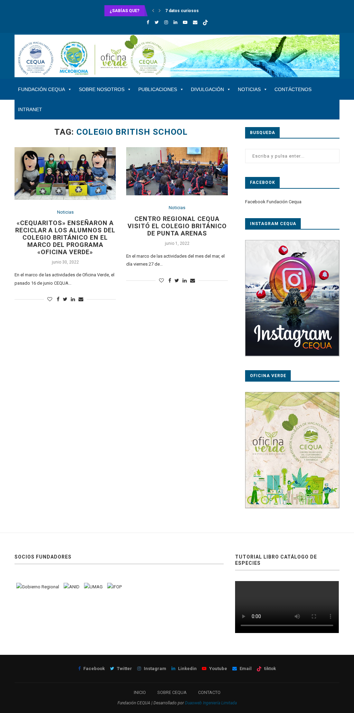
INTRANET (30, 109)
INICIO (140, 692)
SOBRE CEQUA (172, 692)
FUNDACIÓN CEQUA (41, 89)
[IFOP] (114, 586)
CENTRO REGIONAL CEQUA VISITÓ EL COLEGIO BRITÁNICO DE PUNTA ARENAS (177, 226)
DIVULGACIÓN (207, 89)
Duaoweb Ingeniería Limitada (211, 703)
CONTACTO (209, 692)
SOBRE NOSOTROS (101, 89)
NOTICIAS (249, 89)
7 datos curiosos (182, 10)
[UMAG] (93, 586)
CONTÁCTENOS (292, 89)
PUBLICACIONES (157, 89)
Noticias (65, 212)
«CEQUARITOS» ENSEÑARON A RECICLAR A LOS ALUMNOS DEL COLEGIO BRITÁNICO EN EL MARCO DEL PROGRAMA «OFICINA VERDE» (65, 237)
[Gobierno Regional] (38, 586)
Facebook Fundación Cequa (273, 201)
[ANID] (71, 586)
